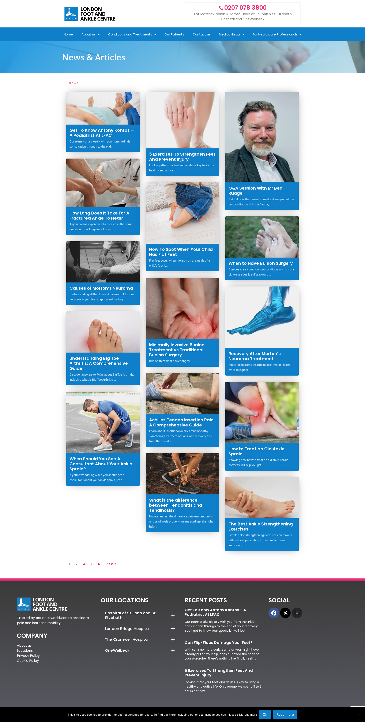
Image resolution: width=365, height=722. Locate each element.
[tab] (140, 615)
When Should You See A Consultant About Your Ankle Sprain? (100, 464)
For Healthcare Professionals (275, 34)
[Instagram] (297, 613)
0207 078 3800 (245, 8)
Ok (265, 714)
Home (68, 34)
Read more (285, 714)
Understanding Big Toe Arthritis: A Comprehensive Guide (98, 363)
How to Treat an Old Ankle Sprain (257, 451)
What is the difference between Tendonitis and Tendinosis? (175, 505)
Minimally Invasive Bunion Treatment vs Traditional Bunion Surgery (176, 350)
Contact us (202, 34)
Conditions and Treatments (130, 34)
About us (89, 34)
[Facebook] (273, 613)
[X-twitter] (285, 613)
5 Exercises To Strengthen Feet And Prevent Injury (182, 156)
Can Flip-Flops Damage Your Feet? (218, 642)
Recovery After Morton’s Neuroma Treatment (255, 356)
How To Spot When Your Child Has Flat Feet (181, 251)
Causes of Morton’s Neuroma (101, 288)
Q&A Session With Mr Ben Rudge (255, 190)
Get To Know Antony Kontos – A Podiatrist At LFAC (101, 132)
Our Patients (174, 34)
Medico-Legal (229, 34)
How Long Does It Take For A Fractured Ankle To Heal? (99, 215)
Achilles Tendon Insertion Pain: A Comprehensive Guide (182, 422)
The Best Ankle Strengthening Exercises (261, 526)
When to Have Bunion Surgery (261, 263)
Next (110, 564)
